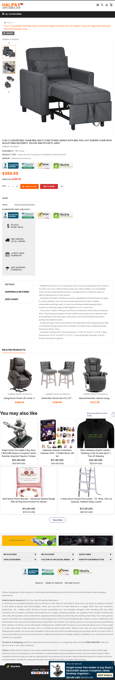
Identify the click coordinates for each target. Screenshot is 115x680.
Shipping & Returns (17, 291)
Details (9, 284)
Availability (8, 151)
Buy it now (49, 186)
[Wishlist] (61, 186)
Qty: (4, 186)
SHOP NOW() (105, 675)
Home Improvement (25, 204)
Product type (9, 154)
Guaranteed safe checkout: (16, 209)
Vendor (6, 158)
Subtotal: (7, 179)
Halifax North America (21, 158)
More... (91, 675)
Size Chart (12, 299)
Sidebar (9, 33)
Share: (5, 198)
